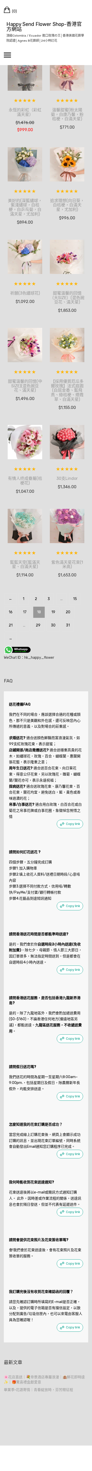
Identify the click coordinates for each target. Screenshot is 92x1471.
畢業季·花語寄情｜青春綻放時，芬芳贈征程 (38, 1390)
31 (68, 625)
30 (53, 625)
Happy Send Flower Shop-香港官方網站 (44, 26)
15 (75, 599)
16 (11, 612)
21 (11, 625)
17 (25, 612)
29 (38, 625)
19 (53, 612)
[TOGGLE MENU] (7, 54)
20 (68, 612)
